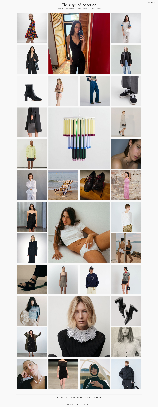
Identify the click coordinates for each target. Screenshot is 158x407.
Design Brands (76, 398)
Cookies (89, 404)
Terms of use (83, 404)
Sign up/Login (151, 2)
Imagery (98, 9)
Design (85, 9)
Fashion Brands (63, 398)
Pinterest (97, 398)
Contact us (88, 398)
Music (91, 9)
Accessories (69, 9)
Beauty (78, 9)
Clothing (60, 9)
